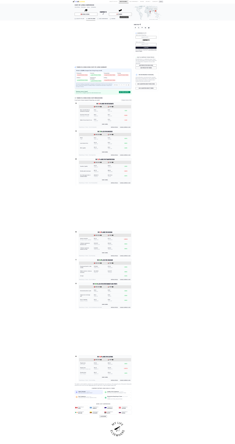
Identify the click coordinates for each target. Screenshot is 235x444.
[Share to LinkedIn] (126, 85)
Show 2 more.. (105, 304)
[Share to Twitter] (138, 27)
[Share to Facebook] (119, 85)
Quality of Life (113, 1)
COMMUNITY (155, 1)
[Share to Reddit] (129, 85)
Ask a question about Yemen (146, 88)
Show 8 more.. (105, 152)
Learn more (91, 385)
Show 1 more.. (105, 124)
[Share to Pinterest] (124, 85)
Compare (146, 47)
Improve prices (114, 127)
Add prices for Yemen (146, 67)
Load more (103, 416)
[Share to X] (121, 85)
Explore (148, 1)
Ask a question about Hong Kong (146, 83)
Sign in (160, 1)
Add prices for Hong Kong (146, 65)
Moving (142, 1)
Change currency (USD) (125, 127)
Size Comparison (133, 1)
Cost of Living (123, 1)
